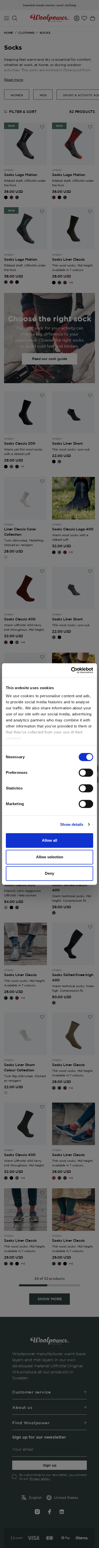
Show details (71, 824)
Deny (49, 873)
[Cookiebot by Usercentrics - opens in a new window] (71, 670)
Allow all (49, 840)
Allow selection (49, 857)
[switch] (86, 773)
